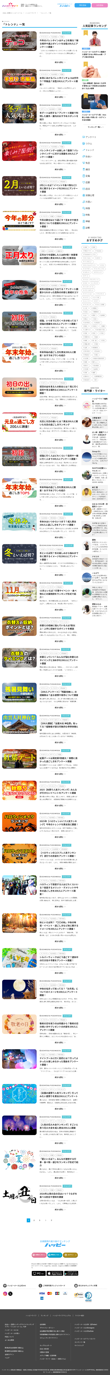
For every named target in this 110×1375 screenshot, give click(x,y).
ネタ (43, 549)
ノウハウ (44, 181)
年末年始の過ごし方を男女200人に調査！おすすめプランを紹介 (58, 354)
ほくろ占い (87, 258)
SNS (94, 247)
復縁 (103, 326)
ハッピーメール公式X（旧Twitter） (86, 1324)
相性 (96, 355)
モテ (96, 301)
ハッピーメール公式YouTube (84, 1331)
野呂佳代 (87, 380)
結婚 (85, 362)
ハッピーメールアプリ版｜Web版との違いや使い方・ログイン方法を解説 (94, 117)
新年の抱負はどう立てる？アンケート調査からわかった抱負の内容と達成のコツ (59, 291)
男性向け (87, 355)
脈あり (86, 365)
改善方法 (59, 251)
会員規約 (43, 1324)
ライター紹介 (79, 1315)
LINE (85, 247)
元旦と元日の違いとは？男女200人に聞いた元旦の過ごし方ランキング (59, 423)
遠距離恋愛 (98, 376)
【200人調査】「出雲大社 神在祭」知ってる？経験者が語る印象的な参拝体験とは (59, 726)
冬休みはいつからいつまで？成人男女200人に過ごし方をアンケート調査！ (58, 523)
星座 (96, 337)
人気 (85, 308)
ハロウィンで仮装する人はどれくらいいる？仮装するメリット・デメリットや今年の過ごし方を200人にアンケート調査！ (59, 889)
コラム (89, 143)
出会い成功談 (44, 1349)
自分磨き (96, 365)
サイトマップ (79, 1345)
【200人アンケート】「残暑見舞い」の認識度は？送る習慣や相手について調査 (59, 693)
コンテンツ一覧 (80, 1342)
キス (103, 265)
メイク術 (96, 297)
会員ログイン (9, 1354)
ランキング (54, 181)
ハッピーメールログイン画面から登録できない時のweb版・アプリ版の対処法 (94, 54)
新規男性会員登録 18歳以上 (14, 1351)
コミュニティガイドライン (49, 1338)
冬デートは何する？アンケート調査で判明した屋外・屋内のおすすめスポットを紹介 (59, 116)
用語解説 (95, 347)
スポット (44, 383)
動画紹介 (96, 311)
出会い (44, 1054)
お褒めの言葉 (44, 1352)
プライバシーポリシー (47, 1328)
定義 (88, 176)
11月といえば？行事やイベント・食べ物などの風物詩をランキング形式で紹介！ (58, 594)
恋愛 (62, 37)
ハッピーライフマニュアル (62, 1315)
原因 (43, 251)
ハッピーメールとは (11, 1330)
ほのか (98, 258)
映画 (85, 340)
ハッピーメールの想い (12, 1333)
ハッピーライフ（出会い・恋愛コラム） (53, 1359)
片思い (89, 202)
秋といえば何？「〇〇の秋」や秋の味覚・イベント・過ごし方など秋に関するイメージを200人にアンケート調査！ (59, 925)
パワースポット (55, 720)
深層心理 (90, 195)
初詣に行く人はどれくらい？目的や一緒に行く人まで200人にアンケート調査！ (59, 457)
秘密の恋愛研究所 (99, 358)
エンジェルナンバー (90, 265)
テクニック (45, 285)
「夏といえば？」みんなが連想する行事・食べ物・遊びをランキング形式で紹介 (59, 1162)
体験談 (94, 308)
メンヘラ (87, 301)
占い (85, 315)
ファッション (64, 622)
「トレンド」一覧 (45, 13)
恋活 (88, 189)
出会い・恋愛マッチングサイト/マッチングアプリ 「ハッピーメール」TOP (19, 1326)
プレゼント (45, 37)
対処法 (94, 326)
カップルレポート (46, 1345)
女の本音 (54, 37)
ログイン (70, 1255)
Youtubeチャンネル (90, 254)
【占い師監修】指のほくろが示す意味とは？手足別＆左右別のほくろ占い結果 (94, 85)
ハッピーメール (88, 286)
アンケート (91, 137)
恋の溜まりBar (100, 329)
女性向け (97, 322)
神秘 (88, 221)
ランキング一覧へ (95, 127)
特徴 (52, 216)
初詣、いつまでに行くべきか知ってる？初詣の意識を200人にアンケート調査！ (59, 322)
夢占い (86, 319)
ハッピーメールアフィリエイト (85, 1339)
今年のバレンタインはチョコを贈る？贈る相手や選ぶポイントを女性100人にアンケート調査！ (59, 44)
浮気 (103, 340)
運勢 (94, 372)
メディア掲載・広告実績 (48, 1355)
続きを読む (59, 62)
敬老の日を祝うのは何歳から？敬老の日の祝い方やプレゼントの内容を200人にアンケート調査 (59, 1027)
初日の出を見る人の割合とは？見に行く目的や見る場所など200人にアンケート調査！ (59, 390)
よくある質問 (9, 1340)
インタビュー (88, 261)
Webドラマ (87, 251)
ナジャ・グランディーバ (91, 279)
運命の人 (87, 376)
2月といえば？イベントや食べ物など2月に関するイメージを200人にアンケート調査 (59, 188)
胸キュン (95, 362)
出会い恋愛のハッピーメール (12, 13)
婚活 (88, 169)
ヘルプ (7, 1358)
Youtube (98, 251)
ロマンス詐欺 (100, 304)
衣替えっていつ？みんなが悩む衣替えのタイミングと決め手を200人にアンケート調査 (59, 660)
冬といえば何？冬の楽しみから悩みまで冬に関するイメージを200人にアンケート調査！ (59, 556)
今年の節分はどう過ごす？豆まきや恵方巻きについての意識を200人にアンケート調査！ (59, 223)
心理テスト (87, 329)
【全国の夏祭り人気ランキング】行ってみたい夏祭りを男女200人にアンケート (59, 1094)
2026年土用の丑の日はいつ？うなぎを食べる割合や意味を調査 (58, 1195)
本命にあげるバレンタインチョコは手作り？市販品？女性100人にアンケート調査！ (59, 81)
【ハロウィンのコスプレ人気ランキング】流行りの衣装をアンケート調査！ (58, 854)
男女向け (63, 181)
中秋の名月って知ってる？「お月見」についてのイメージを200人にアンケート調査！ (59, 992)
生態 (85, 347)
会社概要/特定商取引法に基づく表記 (52, 1331)
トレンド (66, 33)
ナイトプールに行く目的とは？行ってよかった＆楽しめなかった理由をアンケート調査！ (59, 1061)
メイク (44, 817)
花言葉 (86, 369)
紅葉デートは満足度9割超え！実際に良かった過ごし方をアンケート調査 (58, 760)
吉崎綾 (103, 315)
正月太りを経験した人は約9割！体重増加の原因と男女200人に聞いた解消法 (58, 256)
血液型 (96, 369)
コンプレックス (99, 269)
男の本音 (63, 285)
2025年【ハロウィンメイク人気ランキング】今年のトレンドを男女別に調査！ (59, 823)
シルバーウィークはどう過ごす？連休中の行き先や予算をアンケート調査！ (59, 959)
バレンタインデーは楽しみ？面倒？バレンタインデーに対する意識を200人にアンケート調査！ (59, 154)
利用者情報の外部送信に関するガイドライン (55, 1334)
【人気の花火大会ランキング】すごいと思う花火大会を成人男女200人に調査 (59, 1126)
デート (44, 109)
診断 (85, 80)
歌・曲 (94, 340)
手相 (102, 333)
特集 (88, 215)
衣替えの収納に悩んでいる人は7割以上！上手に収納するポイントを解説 (57, 627)
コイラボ (87, 269)
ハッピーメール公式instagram (84, 1328)
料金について (9, 1337)
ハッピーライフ (30, 13)
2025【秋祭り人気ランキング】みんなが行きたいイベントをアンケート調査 (58, 791)
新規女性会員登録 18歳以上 (14, 1348)
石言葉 (86, 358)
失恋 (88, 163)
